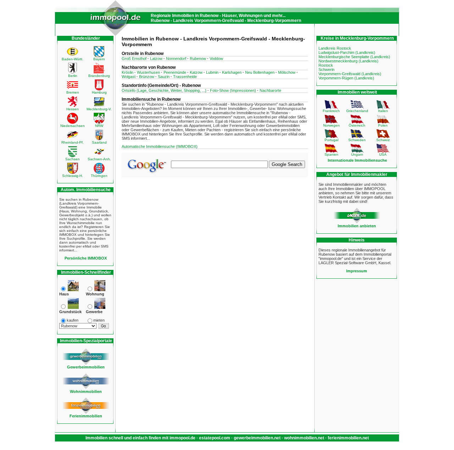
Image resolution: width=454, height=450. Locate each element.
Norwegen (331, 125)
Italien (383, 111)
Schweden (357, 140)
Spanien (331, 154)
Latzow (156, 58)
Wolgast (128, 76)
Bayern (99, 59)
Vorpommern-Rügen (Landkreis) (346, 78)
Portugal (331, 140)
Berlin (72, 76)
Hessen (72, 109)
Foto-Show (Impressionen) (233, 90)
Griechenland (357, 111)
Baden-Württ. (72, 59)
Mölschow (286, 72)
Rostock (326, 65)
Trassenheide (185, 76)
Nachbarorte (270, 90)
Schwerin (326, 69)
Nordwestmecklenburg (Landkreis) (348, 61)
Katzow (196, 72)
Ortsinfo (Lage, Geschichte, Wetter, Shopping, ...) (164, 90)
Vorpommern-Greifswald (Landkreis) (350, 74)
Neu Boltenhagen (260, 72)
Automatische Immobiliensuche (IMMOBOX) (160, 146)
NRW (99, 126)
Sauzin (164, 76)
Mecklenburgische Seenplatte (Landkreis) (354, 57)
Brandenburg (99, 76)
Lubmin (212, 72)
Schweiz (383, 140)
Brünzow (146, 76)
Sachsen (72, 159)
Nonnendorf (176, 58)
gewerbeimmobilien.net (257, 437)
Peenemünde (175, 72)
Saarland (99, 142)
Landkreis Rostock (335, 48)
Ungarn (357, 154)
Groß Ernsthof (134, 58)
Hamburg (99, 92)
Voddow (216, 58)
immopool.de (182, 437)
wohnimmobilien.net (304, 437)
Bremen (72, 92)
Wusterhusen (148, 72)
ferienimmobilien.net (348, 437)
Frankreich (331, 111)
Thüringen (99, 176)
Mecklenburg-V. (99, 109)
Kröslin (127, 72)
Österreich (357, 125)
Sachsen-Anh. (99, 159)
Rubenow (198, 58)
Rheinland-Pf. (72, 142)
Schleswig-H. (72, 176)
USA (383, 154)
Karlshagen (232, 72)
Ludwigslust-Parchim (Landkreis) (347, 52)
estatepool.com (214, 437)
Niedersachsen (72, 126)
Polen (383, 125)
